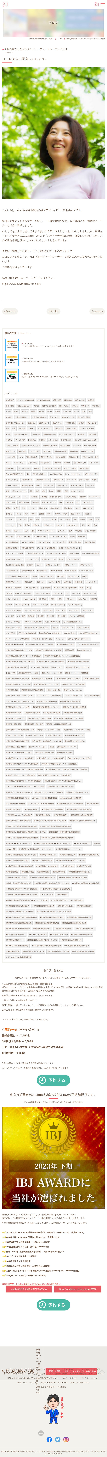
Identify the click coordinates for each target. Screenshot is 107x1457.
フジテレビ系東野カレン (73, 696)
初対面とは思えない (39, 474)
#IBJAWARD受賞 (62, 895)
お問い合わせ (70, 599)
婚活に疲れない (55, 508)
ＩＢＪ (25, 497)
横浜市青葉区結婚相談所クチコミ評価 (19, 650)
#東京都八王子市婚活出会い (85, 929)
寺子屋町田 (61, 576)
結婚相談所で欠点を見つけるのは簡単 (19, 792)
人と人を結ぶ (53, 440)
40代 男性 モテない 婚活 (42, 639)
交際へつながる (71, 429)
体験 (83, 411)
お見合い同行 (48, 610)
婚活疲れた (37, 525)
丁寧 (20, 525)
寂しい (76, 411)
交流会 (61, 559)
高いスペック (71, 480)
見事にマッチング (86, 565)
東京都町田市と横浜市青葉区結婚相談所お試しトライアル (26, 832)
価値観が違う (10, 468)
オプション (77, 446)
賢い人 (8, 463)
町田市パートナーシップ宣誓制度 (73, 684)
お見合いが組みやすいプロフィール (68, 679)
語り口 (49, 411)
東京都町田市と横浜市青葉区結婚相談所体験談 (22, 838)
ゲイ (67, 593)
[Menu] (103, 4)
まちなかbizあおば (43, 542)
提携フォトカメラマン (53, 565)
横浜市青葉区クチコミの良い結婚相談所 (51, 662)
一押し (16, 411)
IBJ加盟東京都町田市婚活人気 (16, 877)
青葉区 (34, 576)
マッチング (32, 508)
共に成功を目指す (84, 417)
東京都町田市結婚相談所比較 (42, 860)
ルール (82, 519)
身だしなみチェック (13, 497)
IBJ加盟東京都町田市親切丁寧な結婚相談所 (55, 889)
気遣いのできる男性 (24, 537)
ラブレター (62, 531)
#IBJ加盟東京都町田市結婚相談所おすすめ (46, 946)
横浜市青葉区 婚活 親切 (34, 724)
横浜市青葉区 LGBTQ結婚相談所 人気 (20, 730)
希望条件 (91, 400)
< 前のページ (10, 311)
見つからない (54, 417)
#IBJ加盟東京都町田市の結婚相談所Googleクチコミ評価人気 (26, 900)
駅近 (97, 519)
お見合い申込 (79, 400)
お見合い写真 (10, 673)
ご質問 (52, 599)
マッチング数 (10, 457)
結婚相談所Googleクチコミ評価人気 (18, 843)
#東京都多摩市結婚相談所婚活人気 (52, 917)
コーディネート (94, 497)
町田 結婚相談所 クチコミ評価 (39, 718)
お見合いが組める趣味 (91, 679)
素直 (7, 491)
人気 (23, 508)
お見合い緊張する (83, 627)
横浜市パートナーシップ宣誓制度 (17, 679)
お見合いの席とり (67, 627)
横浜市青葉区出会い (61, 815)
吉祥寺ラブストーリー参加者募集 (65, 588)
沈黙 (83, 525)
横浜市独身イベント (84, 650)
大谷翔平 (97, 843)
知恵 (13, 429)
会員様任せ (31, 423)
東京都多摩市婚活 (67, 866)
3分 (89, 525)
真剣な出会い (29, 582)
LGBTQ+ (9, 593)
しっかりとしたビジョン (73, 474)
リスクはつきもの (56, 474)
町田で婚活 (57, 400)
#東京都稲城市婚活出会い (63, 929)
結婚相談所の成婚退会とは (73, 713)
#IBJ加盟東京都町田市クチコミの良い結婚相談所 (54, 912)
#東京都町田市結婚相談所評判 (81, 934)
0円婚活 (55, 627)
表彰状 (8, 434)
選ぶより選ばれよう (24, 406)
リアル (8, 411)
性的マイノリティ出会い (37, 747)
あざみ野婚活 (45, 588)
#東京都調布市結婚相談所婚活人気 (18, 929)
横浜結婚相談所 (56, 571)
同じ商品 (9, 440)
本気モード (85, 406)
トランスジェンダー (13, 599)
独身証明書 (78, 582)
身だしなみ (90, 485)
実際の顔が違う (31, 457)
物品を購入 (93, 434)
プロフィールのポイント (46, 531)
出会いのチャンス (77, 491)
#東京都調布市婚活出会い (59, 934)
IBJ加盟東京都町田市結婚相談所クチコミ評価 (21, 895)
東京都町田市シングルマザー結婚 (17, 707)
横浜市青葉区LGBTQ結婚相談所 (50, 633)
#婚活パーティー (70, 565)
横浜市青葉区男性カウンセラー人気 (46, 684)
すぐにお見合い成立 (86, 571)
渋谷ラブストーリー (47, 576)
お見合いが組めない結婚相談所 (71, 798)
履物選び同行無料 (12, 548)
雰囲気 (27, 525)
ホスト (49, 514)
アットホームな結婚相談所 (46, 548)
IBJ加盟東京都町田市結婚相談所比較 (18, 883)
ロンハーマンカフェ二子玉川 (56, 554)
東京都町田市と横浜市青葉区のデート (82, 821)
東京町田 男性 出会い (14, 735)
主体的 (51, 491)
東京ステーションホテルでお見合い (37, 627)
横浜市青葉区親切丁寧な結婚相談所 (18, 821)
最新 (26, 531)
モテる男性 (82, 537)
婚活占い (88, 514)
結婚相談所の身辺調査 (13, 713)
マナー (90, 519)
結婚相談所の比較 (50, 434)
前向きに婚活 (60, 457)
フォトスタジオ (87, 502)
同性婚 (51, 747)
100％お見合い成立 (31, 588)
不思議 (57, 411)
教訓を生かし (92, 423)
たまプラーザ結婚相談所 (90, 554)
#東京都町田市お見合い (65, 906)
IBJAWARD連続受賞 (12, 951)
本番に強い (96, 406)
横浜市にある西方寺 (22, 605)
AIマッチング (87, 508)
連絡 (37, 491)
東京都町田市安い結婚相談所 (47, 701)
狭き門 (38, 485)
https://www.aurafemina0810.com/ (21, 283)
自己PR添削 (10, 406)
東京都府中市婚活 (43, 872)
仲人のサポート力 (12, 571)
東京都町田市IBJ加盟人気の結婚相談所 (19, 866)
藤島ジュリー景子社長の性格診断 (74, 707)
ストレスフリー (91, 582)
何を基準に (82, 434)
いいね (21, 457)
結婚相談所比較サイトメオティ (33, 951)
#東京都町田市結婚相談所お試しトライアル (42, 940)
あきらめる (60, 525)
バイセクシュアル (89, 593)
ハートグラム (10, 525)
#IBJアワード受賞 (47, 895)
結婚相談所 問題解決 (64, 752)
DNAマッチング (73, 576)
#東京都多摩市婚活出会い (42, 929)
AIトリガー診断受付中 (92, 696)
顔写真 (8, 508)
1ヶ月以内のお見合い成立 (15, 565)
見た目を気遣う (71, 497)
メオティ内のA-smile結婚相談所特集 (18, 957)
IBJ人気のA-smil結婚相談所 (15, 804)
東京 (26, 514)
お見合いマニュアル (49, 559)
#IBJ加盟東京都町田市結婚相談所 (17, 906)
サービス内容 (20, 440)
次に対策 (22, 429)
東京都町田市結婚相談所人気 (89, 855)
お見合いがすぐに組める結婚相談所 (44, 798)
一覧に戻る (53, 311)
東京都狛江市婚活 (28, 872)
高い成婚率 (68, 508)
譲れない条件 (84, 480)
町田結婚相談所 (70, 571)
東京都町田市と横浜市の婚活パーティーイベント (36, 849)
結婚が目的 (67, 582)
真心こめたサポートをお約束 (53, 1387)
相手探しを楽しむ (12, 480)
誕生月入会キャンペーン (14, 559)
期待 (90, 411)
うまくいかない (19, 463)
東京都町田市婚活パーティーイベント (69, 849)
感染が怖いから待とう (21, 434)
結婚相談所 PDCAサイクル (66, 747)
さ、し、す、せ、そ (49, 519)
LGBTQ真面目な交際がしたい (89, 633)
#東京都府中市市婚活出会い (15, 934)
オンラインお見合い (87, 429)
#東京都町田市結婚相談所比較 (71, 940)
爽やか (33, 411)
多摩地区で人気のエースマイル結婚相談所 (20, 775)
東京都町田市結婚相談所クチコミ (77, 792)
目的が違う (43, 508)
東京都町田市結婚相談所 (65, 644)
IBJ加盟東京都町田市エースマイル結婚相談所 (21, 889)
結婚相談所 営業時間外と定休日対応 (19, 752)
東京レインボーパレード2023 (52, 673)
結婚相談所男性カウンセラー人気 (77, 667)
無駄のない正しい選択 (90, 457)
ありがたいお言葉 (70, 468)
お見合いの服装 (24, 502)
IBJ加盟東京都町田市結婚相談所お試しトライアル (52, 883)
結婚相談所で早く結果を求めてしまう (61, 787)
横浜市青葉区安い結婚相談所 (70, 701)
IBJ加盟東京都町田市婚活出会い (79, 872)
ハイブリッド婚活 (54, 582)
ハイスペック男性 (59, 542)
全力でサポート (44, 423)
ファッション (60, 639)
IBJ (78, 502)
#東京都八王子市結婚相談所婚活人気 (18, 923)
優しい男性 (10, 537)
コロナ (33, 514)
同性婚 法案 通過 (54, 690)
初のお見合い (74, 554)
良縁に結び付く (74, 457)
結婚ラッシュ (10, 451)
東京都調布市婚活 (59, 872)
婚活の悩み (68, 400)
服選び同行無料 (90, 542)
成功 (95, 525)
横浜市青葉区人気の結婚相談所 (82, 815)
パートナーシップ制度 (42, 593)
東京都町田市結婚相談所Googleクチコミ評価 (21, 855)
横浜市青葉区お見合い (43, 815)
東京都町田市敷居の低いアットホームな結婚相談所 (62, 656)
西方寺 (89, 588)
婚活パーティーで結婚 (40, 605)
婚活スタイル (57, 423)
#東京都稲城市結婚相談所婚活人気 (79, 917)
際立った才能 (49, 485)
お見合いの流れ (73, 610)
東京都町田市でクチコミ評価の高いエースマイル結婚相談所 (66, 769)
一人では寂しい (35, 451)
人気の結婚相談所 (12, 542)
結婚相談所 (10, 400)
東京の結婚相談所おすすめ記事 (58, 951)
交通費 (41, 514)
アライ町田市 (10, 633)
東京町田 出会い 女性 (34, 735)
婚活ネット (41, 582)
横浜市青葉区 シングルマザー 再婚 (77, 730)
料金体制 (42, 440)
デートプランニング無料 (14, 554)
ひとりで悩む (32, 463)
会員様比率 (69, 502)
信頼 (32, 531)
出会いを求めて (90, 531)
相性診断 (58, 463)
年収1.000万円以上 (12, 485)
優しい (41, 411)
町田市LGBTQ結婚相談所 (27, 633)
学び (7, 429)
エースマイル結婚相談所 (25, 400)
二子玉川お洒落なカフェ (34, 554)
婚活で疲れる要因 (90, 446)
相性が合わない (66, 440)
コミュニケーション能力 (58, 537)
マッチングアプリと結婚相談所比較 (49, 696)
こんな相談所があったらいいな (88, 644)
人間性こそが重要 (12, 446)
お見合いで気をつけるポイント (79, 639)
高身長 (94, 480)
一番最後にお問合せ (50, 446)
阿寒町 (84, 576)
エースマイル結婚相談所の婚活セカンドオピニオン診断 (25, 787)
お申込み (75, 406)
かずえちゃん (58, 593)
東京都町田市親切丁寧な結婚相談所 (79, 809)
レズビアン (76, 593)
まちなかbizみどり (73, 559)
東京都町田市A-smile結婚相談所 (47, 866)
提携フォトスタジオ (49, 502)
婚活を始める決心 (61, 451)
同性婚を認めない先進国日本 (42, 679)
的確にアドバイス (68, 417)
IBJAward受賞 (11, 849)
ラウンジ (18, 514)
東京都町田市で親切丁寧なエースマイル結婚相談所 (59, 764)
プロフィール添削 (28, 542)
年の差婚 (34, 497)
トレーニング (21, 519)
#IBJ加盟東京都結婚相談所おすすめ (76, 946)
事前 (31, 519)
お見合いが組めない (39, 417)
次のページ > (97, 311)
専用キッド (18, 531)
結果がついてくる (91, 474)
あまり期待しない (80, 463)
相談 (43, 491)
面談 (70, 531)
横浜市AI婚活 (69, 650)
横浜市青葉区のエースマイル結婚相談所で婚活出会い (63, 781)
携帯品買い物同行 (28, 548)
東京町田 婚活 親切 (13, 724)
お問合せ (9, 514)
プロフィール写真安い (13, 622)
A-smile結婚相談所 (43, 400)
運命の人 (67, 463)
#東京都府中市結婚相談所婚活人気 (47, 923)
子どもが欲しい (46, 463)
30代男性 (78, 531)
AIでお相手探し (42, 571)
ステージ (31, 429)
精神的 (36, 406)
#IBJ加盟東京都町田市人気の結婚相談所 (20, 912)
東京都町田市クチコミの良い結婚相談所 (20, 662)
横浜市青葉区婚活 (12, 690)
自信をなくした (62, 485)
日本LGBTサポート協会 (23, 593)
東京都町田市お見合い (13, 809)
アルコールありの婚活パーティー (17, 576)
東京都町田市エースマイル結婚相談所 (70, 804)
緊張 (37, 519)
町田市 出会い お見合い (73, 690)
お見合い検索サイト (22, 417)
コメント (40, 565)
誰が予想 (81, 423)
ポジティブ (10, 519)
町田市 (16, 508)
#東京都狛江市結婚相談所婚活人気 (74, 923)
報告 (31, 491)
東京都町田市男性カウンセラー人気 (18, 684)
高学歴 (72, 537)
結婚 (81, 588)
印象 (60, 502)
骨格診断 (31, 616)
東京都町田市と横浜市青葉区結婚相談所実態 (55, 826)
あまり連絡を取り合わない (15, 423)
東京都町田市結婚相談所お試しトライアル (70, 860)
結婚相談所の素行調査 (32, 713)
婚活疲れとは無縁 (87, 451)
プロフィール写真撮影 (76, 616)
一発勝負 (44, 497)
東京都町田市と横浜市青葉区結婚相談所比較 (64, 832)
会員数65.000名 (27, 480)
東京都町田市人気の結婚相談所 (52, 809)
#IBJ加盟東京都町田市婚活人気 (43, 906)
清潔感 (59, 491)
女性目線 (83, 497)
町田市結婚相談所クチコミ (73, 622)
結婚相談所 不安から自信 (44, 752)
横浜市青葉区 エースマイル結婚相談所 (51, 758)
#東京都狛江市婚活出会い (38, 934)
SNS (28, 474)
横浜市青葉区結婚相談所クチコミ (17, 798)
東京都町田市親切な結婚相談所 (78, 662)
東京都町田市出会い (31, 809)
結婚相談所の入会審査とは (15, 718)
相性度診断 (42, 599)
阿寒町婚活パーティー (13, 582)
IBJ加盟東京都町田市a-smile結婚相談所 (85, 883)
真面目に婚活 (84, 468)
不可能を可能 (70, 423)
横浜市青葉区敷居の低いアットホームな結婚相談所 (23, 656)
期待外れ (37, 468)
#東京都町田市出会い (84, 906)
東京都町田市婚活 (93, 804)
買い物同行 (51, 616)
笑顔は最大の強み (28, 571)
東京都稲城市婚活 (12, 872)
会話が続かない (72, 525)
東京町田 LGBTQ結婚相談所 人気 (58, 724)
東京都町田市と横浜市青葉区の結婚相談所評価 (50, 821)
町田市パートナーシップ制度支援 (17, 639)
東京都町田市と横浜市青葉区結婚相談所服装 (21, 826)
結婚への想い (64, 406)
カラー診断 (10, 616)
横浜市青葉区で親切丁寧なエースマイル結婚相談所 (23, 781)
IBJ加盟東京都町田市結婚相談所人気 (42, 877)
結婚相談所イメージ (42, 480)
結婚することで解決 (49, 406)
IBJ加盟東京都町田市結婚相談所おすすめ (73, 877)
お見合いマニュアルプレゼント (69, 548)
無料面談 (94, 599)
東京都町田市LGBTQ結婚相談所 (32, 690)
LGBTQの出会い (70, 633)
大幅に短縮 (59, 429)
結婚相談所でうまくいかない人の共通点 (49, 792)
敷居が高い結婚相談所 (13, 588)
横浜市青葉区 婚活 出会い (16, 747)
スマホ (77, 508)
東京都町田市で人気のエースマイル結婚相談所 (22, 764)
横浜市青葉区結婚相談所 (14, 644)
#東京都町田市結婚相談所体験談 (17, 946)
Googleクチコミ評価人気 (82, 843)
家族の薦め (22, 451)
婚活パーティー (76, 514)
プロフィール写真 (61, 514)
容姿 (66, 491)
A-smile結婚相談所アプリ (14, 474)
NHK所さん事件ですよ (54, 735)
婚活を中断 (36, 434)
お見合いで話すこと (58, 605)
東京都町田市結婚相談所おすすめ (17, 860)
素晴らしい (67, 411)
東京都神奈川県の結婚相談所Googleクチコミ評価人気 (52, 843)
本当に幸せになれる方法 (52, 468)
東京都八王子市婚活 (84, 866)
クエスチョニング (29, 599)
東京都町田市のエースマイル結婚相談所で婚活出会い (24, 769)
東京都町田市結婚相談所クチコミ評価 (48, 650)
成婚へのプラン (58, 480)
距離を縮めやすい (56, 497)
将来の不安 (47, 451)
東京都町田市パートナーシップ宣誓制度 (40, 644)
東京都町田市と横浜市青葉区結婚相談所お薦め (58, 838)
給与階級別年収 (27, 485)
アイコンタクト (64, 519)
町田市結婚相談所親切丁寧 (74, 735)
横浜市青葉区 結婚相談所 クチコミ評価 (68, 718)
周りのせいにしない (19, 491)
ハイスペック (93, 463)
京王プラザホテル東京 (13, 610)
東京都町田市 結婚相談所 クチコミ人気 (46, 741)
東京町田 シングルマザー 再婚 (48, 730)
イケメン (25, 411)
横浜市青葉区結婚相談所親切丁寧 (17, 741)
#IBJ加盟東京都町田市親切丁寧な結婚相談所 (21, 917)
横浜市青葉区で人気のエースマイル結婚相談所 (54, 775)
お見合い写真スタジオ (52, 622)
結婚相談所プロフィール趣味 (28, 673)
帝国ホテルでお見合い (13, 627)
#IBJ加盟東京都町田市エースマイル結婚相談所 (67, 900)
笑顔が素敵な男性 (40, 537)
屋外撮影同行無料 (75, 542)
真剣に (8, 531)
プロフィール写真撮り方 (33, 622)
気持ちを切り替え (47, 457)
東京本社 (9, 417)
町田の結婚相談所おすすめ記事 (83, 951)
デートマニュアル (32, 559)
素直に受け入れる (77, 485)
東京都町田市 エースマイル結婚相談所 (20, 758)
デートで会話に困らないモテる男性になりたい (47, 667)
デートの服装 (10, 502)
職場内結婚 (74, 451)
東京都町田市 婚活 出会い (75, 741)
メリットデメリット (45, 429)
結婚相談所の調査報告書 (51, 713)
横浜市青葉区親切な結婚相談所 (16, 667)
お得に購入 (32, 440)
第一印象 (36, 502)
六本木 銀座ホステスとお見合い (79, 758)
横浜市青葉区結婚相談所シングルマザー (46, 707)
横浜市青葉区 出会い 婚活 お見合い (20, 696)
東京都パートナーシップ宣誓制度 (76, 673)
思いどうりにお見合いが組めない (86, 440)
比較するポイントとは (67, 434)
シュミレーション (25, 468)
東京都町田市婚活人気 (67, 855)
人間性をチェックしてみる (31, 446)
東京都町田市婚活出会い (48, 855)
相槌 (75, 519)
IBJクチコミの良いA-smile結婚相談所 (41, 804)
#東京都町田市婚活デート (15, 940)
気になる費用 (65, 446)
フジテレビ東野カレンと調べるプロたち (20, 701)
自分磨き (30, 565)
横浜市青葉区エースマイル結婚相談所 (19, 815)
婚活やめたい (48, 525)
